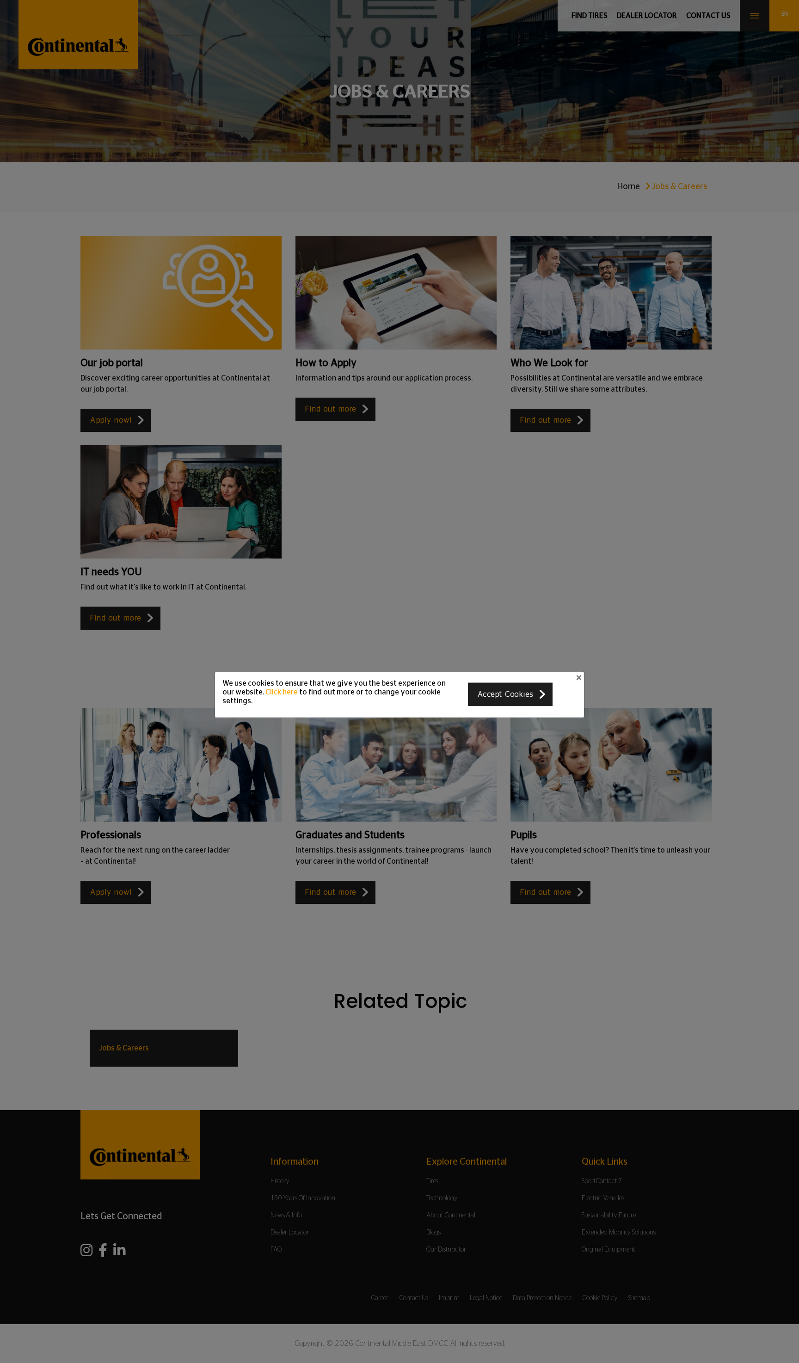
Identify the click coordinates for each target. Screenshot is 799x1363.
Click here (281, 692)
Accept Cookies (506, 694)
